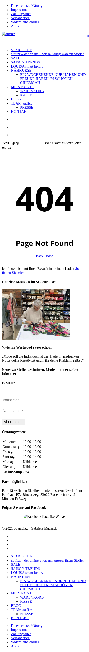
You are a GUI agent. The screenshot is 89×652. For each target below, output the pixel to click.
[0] (4, 41)
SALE (15, 564)
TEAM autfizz (21, 610)
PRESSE (26, 614)
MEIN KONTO (22, 593)
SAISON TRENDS (25, 568)
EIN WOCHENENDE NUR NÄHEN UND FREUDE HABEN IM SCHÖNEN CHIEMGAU (53, 585)
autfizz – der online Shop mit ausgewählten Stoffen (47, 560)
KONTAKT (20, 618)
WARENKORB (32, 597)
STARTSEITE (21, 556)
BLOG (16, 605)
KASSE (26, 601)
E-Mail (8, 383)
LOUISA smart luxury (27, 573)
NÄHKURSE (21, 577)
